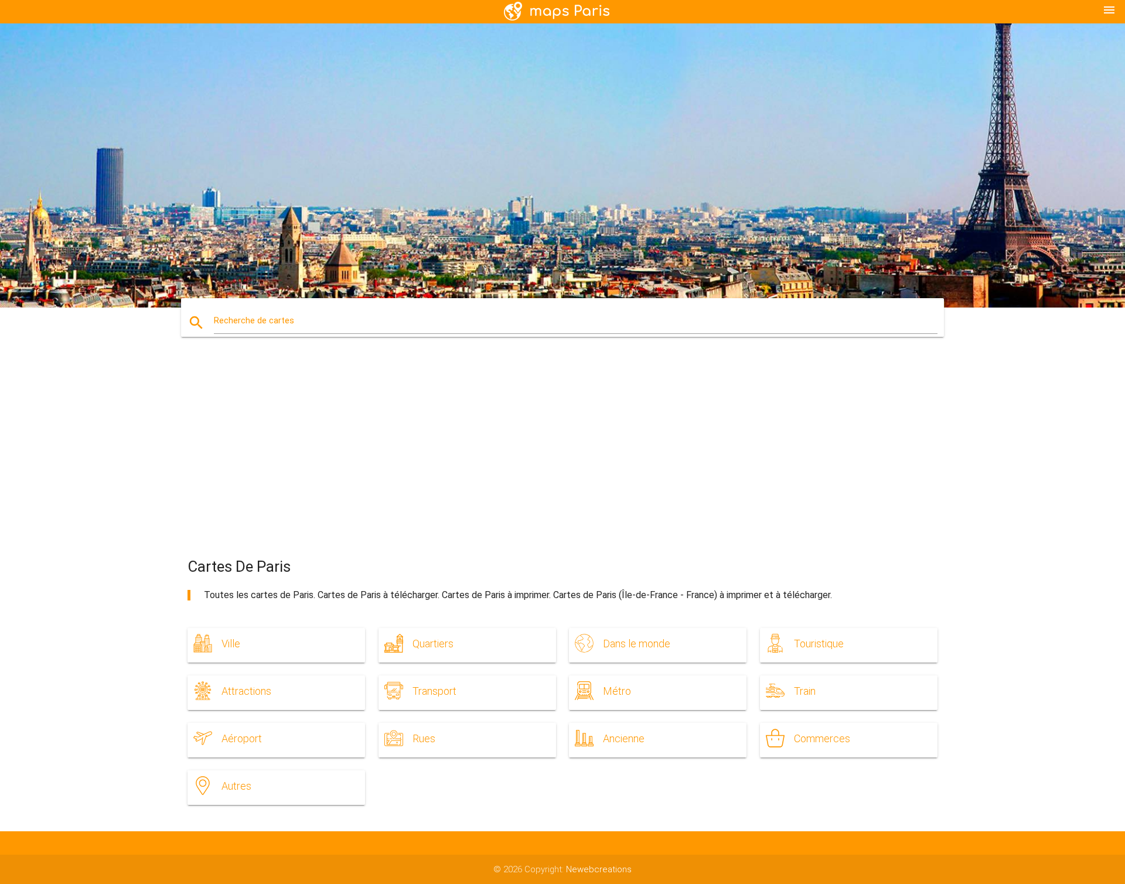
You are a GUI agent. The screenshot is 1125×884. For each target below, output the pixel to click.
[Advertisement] (562, 458)
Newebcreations (599, 869)
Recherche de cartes (254, 320)
